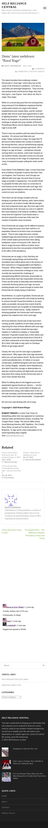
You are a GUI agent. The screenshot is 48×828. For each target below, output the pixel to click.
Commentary (22, 71)
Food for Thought (37, 71)
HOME (4, 796)
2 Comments (39, 69)
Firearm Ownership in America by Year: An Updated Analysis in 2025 (11, 455)
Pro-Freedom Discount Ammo (15, 679)
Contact (6, 807)
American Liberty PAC (11, 685)
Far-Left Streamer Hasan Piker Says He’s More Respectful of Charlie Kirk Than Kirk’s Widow (29, 776)
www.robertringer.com (14, 436)
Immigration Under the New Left (25, 749)
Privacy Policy (8, 813)
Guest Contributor (12, 66)
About (4, 802)
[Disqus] (23, 572)
